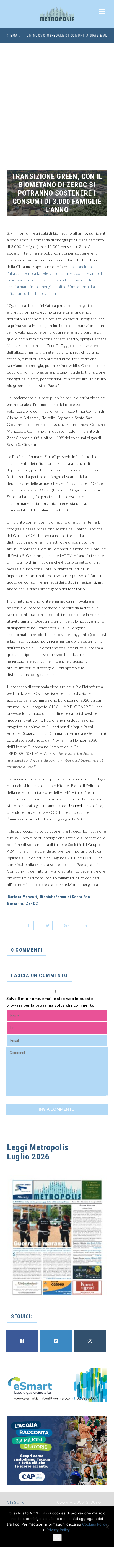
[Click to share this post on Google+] (66, 925)
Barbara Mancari (22, 897)
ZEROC (32, 903)
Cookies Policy (94, 1524)
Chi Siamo (16, 1502)
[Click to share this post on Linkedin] (85, 925)
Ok (57, 1538)
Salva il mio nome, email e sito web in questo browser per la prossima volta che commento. (51, 1001)
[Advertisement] (57, 103)
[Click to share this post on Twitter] (48, 925)
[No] (107, 1526)
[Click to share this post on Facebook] (29, 925)
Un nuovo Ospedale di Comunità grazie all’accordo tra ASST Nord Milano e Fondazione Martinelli (56, 36)
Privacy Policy (58, 1530)
